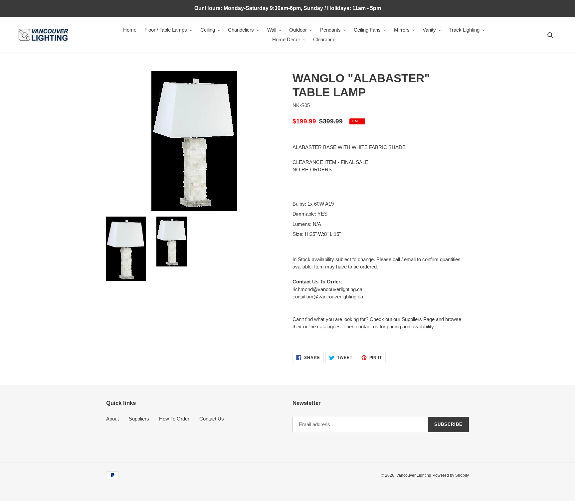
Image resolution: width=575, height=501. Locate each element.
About (112, 418)
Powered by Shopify (451, 475)
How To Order (174, 418)
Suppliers (139, 418)
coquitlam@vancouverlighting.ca (327, 296)
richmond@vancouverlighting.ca (327, 289)
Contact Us (211, 418)
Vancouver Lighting (413, 475)
